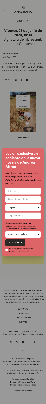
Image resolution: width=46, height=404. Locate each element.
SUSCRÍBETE (15, 243)
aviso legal (25, 251)
